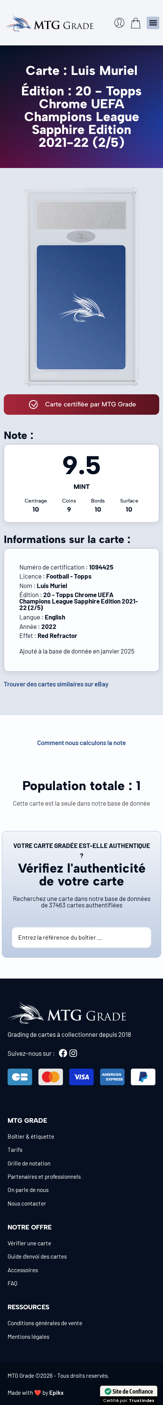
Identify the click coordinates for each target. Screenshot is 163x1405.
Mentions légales (28, 1336)
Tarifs (15, 1149)
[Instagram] (73, 1053)
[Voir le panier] (135, 23)
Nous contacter (27, 1203)
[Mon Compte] (119, 22)
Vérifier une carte (29, 1243)
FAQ (12, 1283)
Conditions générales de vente (45, 1322)
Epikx (56, 1392)
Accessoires (23, 1270)
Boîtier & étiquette (31, 1136)
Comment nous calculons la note (81, 742)
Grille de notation (29, 1163)
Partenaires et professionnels (44, 1176)
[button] (153, 23)
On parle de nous (28, 1189)
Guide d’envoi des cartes (37, 1256)
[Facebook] (63, 1053)
